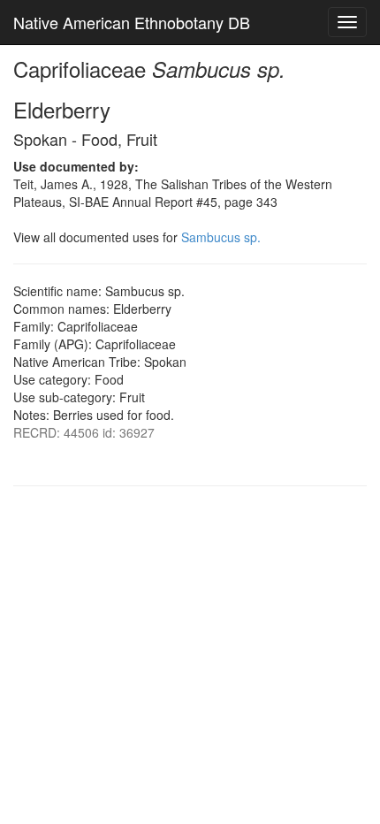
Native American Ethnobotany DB (131, 22)
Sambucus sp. (221, 237)
